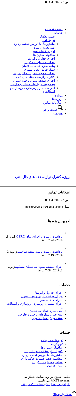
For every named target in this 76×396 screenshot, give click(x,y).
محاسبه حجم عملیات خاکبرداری (42, 358)
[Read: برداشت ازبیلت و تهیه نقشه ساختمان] (59, 248)
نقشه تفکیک (55, 366)
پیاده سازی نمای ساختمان (46, 310)
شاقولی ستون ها (52, 347)
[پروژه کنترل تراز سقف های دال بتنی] (38, 169)
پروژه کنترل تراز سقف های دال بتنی (42, 177)
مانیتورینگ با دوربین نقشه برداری (41, 355)
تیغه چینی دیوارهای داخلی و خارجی (40, 314)
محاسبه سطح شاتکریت (47, 362)
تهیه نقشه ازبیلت (52, 340)
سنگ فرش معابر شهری (47, 318)
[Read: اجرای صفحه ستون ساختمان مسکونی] (59, 263)
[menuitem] (34, 29)
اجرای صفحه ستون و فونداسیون (42, 296)
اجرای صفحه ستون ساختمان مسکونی (39, 266)
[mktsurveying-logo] (41, 22)
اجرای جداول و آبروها (49, 292)
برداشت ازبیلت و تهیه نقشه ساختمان (40, 251)
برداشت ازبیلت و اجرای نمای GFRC (39, 236)
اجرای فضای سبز (51, 300)
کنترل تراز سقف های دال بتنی (43, 351)
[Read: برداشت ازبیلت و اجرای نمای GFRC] (59, 232)
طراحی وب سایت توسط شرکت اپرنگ (45, 384)
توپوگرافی (56, 344)
